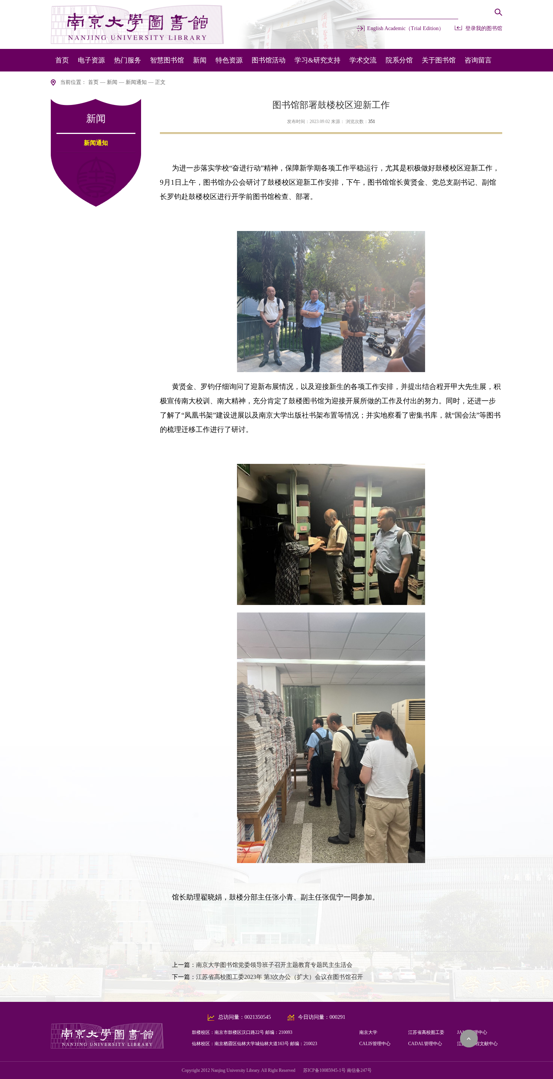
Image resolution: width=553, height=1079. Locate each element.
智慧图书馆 (167, 60)
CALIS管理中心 (374, 1043)
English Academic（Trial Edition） (405, 28)
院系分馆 (399, 60)
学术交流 (363, 60)
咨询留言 (478, 60)
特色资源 (229, 60)
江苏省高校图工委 (426, 1032)
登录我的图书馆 (483, 28)
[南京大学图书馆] (107, 1046)
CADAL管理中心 (425, 1043)
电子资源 (91, 60)
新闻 (200, 60)
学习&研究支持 (317, 60)
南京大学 (368, 1032)
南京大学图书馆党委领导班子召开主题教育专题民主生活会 (274, 965)
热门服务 (127, 60)
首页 (62, 60)
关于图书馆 (439, 60)
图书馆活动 (269, 60)
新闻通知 (136, 82)
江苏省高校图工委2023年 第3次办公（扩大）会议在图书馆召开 (279, 977)
